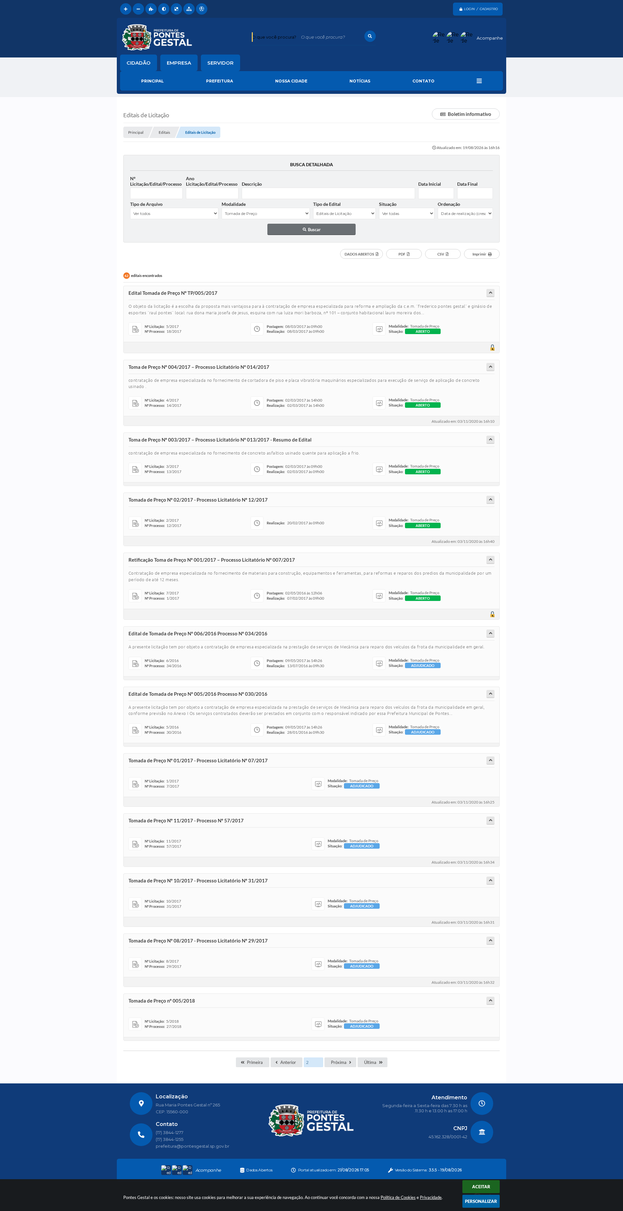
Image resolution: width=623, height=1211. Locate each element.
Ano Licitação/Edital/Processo (212, 181)
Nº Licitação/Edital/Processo (156, 181)
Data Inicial (429, 184)
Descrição (252, 184)
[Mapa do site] (189, 9)
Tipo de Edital (327, 204)
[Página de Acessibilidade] (201, 9)
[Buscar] (370, 36)
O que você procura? (274, 37)
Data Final (467, 184)
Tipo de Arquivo (146, 204)
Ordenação (449, 204)
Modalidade (234, 204)
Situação (388, 204)
